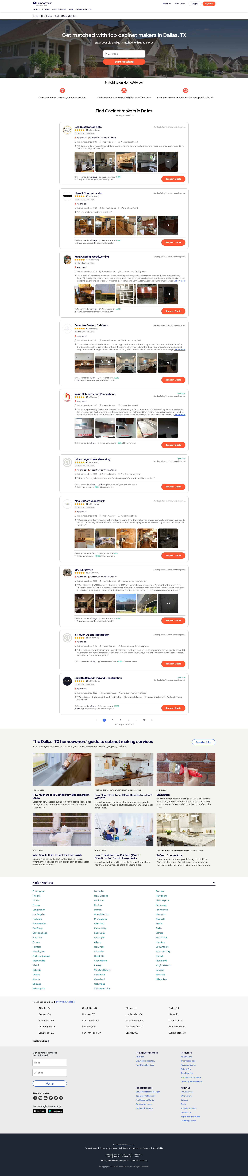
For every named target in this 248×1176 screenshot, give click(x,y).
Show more (180, 281)
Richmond (161, 960)
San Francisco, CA (91, 1033)
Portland (160, 891)
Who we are (186, 1096)
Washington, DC (177, 1033)
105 (143, 720)
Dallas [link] (49, 16)
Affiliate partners (188, 1120)
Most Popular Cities (43, 1002)
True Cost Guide (188, 1061)
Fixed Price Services (145, 1065)
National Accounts (144, 1108)
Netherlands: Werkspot (141, 1148)
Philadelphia (162, 900)
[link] (124, 130)
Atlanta (36, 979)
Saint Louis (99, 933)
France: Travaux (91, 1148)
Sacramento (39, 923)
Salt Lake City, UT (135, 1026)
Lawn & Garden (59, 9)
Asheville (99, 951)
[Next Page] (151, 720)
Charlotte (99, 956)
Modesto (37, 919)
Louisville (99, 891)
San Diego (38, 928)
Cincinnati (99, 974)
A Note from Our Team (191, 1077)
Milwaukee (161, 979)
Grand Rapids (101, 914)
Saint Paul (99, 923)
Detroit (98, 909)
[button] (84, 162)
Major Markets (43, 883)
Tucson (36, 900)
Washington (39, 951)
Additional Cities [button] (40, 1041)
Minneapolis (100, 919)
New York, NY (176, 1020)
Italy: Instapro (124, 1148)
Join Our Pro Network (145, 1096)
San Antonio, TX (177, 1026)
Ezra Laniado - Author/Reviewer (111, 790)
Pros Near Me (187, 1073)
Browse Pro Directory (145, 1061)
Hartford (37, 946)
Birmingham (39, 891)
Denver (36, 942)
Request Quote (173, 179)
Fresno (36, 905)
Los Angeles (39, 914)
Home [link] (35, 16)
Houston (160, 942)
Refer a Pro (186, 1069)
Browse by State (64, 1001)
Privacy (109, 1155)
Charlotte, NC (89, 1008)
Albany (97, 942)
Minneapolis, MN (90, 1020)
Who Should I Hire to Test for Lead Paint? (57, 855)
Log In (195, 3)
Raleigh (98, 965)
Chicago (37, 984)
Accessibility (137, 1156)
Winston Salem (102, 970)
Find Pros (140, 1057)
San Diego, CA (46, 1033)
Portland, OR (89, 1026)
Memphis (160, 914)
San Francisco (40, 933)
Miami (36, 965)
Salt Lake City (163, 951)
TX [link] (42, 16)
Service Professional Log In (148, 1092)
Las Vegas (99, 937)
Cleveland (99, 979)
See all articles (203, 742)
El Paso (159, 933)
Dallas (159, 928)
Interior (36, 9)
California (116, 1155)
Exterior (46, 9)
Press (183, 1104)
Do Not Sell (126, 1155)
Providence (162, 909)
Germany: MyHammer (108, 1148)
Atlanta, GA (45, 1008)
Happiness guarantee (190, 1116)
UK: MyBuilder (158, 1148)
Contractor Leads (144, 1104)
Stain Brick (163, 794)
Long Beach (39, 909)
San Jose (37, 937)
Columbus (99, 984)
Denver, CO (45, 1014)
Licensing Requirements (191, 1081)
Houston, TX (88, 1014)
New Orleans (101, 895)
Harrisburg (161, 895)
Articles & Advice (83, 9)
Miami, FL (174, 1014)
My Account (186, 1057)
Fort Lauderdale (41, 956)
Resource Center (188, 1065)
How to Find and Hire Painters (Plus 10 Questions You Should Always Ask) (117, 857)
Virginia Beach (163, 965)
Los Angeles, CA (134, 1014)
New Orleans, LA (134, 1020)
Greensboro (100, 960)
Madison (160, 974)
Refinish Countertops (170, 855)
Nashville (160, 919)
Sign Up (209, 3)
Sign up (50, 1083)
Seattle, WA (132, 1033)
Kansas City (100, 928)
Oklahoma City (102, 988)
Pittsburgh (161, 905)
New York (99, 946)
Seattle (160, 970)
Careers (184, 1100)
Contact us (186, 1112)
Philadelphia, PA (47, 1026)
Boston (98, 905)
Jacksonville (39, 960)
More (71, 9)
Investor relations (188, 1108)
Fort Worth (162, 937)
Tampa (36, 974)
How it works (186, 1092)
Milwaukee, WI (46, 1020)
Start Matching (124, 61)
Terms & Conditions (139, 1161)
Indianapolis (39, 988)
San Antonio (162, 946)
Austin (159, 923)
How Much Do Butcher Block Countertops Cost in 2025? (123, 797)
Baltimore (99, 900)
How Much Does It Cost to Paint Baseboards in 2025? (61, 796)
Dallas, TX (174, 1008)
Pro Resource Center (145, 1100)
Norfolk (160, 956)
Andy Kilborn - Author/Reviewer (173, 851)
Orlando (37, 970)
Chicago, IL (131, 1008)
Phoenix (37, 895)
